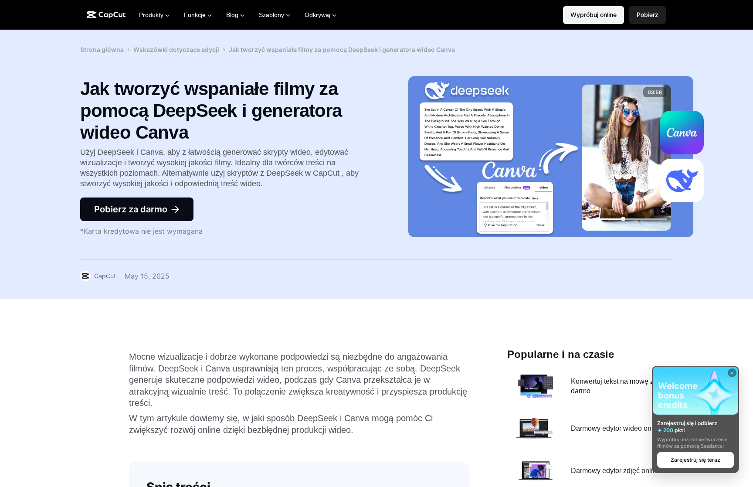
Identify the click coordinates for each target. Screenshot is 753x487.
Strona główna (102, 49)
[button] (647, 15)
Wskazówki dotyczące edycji (176, 49)
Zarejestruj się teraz (695, 459)
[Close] (732, 372)
